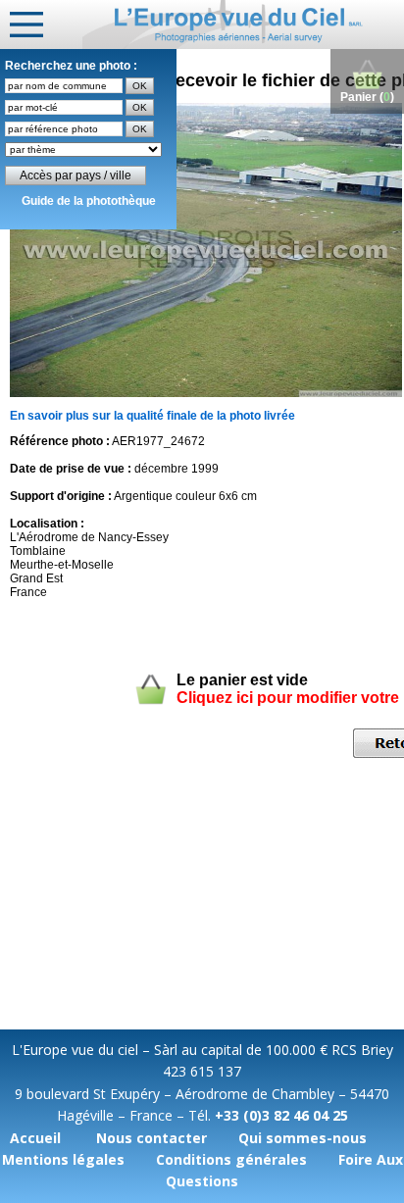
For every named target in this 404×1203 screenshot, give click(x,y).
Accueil (35, 1137)
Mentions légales (63, 1159)
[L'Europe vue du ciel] (243, 24)
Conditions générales (231, 1159)
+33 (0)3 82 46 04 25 (281, 1115)
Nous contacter (151, 1137)
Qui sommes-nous (302, 1137)
